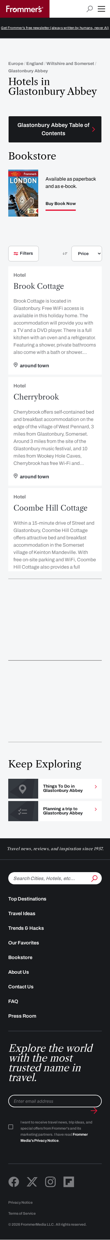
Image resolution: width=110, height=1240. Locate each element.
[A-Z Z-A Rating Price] (76, 256)
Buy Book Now (61, 204)
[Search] (94, 878)
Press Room (22, 1016)
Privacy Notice (20, 1202)
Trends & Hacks (26, 928)
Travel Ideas (21, 913)
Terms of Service (22, 1213)
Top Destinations (27, 898)
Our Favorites (23, 942)
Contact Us (21, 986)
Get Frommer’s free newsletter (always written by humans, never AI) (55, 28)
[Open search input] (89, 9)
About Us (18, 972)
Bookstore (20, 957)
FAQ (13, 1001)
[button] (101, 9)
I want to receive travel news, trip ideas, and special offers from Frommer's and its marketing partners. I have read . (56, 1131)
